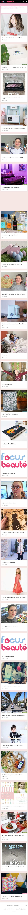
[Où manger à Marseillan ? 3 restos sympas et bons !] (14, 823)
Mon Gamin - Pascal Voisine (9, 443)
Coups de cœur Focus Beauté (7, 7)
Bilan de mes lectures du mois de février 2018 (13, 866)
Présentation (8, 909)
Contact (3, 909)
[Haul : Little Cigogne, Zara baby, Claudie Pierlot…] (14, 281)
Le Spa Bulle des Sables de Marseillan (11, 187)
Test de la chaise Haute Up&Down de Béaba (12, 745)
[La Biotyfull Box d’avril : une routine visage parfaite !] (14, 884)
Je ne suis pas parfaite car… (8, 473)
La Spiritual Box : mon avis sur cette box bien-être (14, 67)
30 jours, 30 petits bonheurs (9, 503)
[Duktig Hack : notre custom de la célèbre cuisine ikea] (14, 115)
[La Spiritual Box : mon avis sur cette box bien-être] (14, 55)
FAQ (20, 909)
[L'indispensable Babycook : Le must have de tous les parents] (14, 311)
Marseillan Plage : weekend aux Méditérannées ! (13, 715)
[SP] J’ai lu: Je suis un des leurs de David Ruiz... (13, 532)
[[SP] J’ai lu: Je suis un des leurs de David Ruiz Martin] (14, 520)
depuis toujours (13, 8)
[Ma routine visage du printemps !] (14, 222)
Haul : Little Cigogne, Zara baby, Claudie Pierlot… (13, 294)
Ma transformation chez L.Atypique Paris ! (12, 37)
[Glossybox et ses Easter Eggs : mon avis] (14, 252)
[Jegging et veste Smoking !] (14, 550)
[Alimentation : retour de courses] (14, 614)
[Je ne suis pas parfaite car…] (14, 461)
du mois (7, 8)
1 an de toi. (4, 355)
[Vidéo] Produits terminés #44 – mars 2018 (12, 686)
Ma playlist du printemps (8, 656)
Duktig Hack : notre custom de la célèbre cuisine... (14, 128)
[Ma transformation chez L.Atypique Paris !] (14, 25)
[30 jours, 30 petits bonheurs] (14, 490)
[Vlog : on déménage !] (14, 372)
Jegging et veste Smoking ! (8, 562)
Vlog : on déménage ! (7, 384)
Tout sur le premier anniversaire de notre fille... (13, 806)
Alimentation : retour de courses (10, 626)
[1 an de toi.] (14, 342)
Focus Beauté (10, 905)
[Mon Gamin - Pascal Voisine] (14, 431)
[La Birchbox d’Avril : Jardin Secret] (14, 401)
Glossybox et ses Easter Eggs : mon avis (12, 264)
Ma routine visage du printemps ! (10, 235)
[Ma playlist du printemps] (14, 644)
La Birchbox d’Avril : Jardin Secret (10, 414)
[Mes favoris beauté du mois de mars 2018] (14, 145)
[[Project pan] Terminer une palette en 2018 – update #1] (14, 84)
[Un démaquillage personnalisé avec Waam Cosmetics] (14, 762)
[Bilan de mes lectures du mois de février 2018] (14, 854)
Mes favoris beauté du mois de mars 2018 (12, 157)
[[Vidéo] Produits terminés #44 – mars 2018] (14, 673)
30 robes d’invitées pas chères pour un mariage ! (13, 597)
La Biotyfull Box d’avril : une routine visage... (12, 896)
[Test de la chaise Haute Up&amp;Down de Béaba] (14, 733)
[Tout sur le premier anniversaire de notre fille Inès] (14, 793)
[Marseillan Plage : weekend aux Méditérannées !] (14, 703)
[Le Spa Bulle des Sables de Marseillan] (14, 175)
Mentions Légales (15, 909)
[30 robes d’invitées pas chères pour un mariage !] (14, 581)
